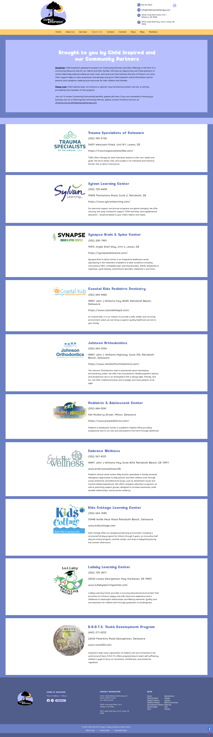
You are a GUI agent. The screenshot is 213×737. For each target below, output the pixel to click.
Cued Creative (125, 727)
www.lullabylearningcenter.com (108, 584)
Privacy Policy (105, 730)
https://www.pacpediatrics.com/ (108, 420)
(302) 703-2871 (97, 572)
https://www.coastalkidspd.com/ (108, 310)
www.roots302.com (100, 644)
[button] (175, 5)
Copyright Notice (120, 730)
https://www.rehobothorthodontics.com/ (113, 364)
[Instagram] (209, 733)
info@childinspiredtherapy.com (116, 696)
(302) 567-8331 (97, 456)
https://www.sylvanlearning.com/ (109, 201)
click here (115, 96)
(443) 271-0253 (97, 632)
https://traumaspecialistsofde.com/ (110, 150)
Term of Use (90, 730)
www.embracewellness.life (104, 468)
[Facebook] (209, 728)
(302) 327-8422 (110, 698)
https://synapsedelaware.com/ (108, 252)
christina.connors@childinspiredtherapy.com (76, 103)
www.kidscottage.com (101, 525)
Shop (149, 709)
